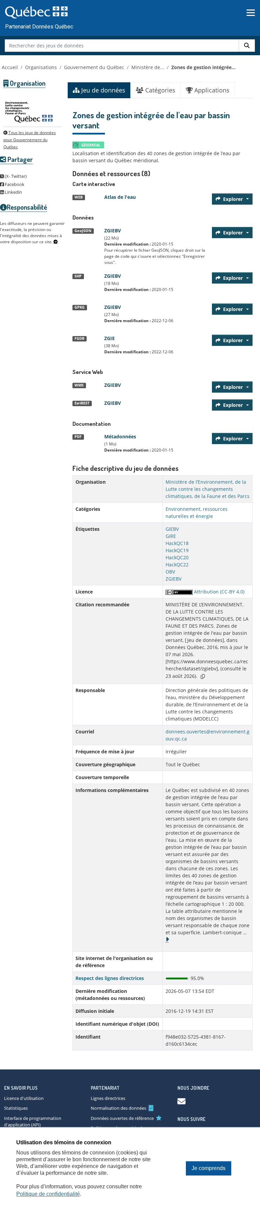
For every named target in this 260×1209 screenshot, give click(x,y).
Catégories (159, 90)
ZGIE (109, 338)
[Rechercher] (247, 45)
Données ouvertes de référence (122, 1118)
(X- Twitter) (15, 176)
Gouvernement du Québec (94, 67)
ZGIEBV (112, 230)
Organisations (41, 67)
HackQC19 (177, 550)
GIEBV (172, 529)
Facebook (14, 184)
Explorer (233, 199)
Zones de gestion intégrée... (203, 67)
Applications (211, 90)
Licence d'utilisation (24, 1098)
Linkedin (13, 192)
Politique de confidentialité (48, 1194)
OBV (170, 571)
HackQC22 (177, 564)
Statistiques (16, 1108)
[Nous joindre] (181, 1101)
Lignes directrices (108, 1098)
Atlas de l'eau (120, 197)
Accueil (10, 67)
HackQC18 (177, 543)
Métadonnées (120, 436)
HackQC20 (177, 557)
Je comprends (208, 1168)
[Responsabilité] (55, 242)
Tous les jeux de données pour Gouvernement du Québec (29, 140)
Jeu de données (102, 90)
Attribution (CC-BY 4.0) (218, 591)
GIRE (171, 536)
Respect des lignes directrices (109, 978)
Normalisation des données (118, 1108)
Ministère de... (147, 67)
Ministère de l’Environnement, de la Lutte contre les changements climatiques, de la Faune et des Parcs (208, 489)
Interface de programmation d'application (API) (32, 1121)
